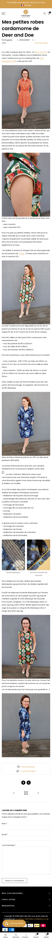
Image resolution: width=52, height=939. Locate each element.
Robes (32, 766)
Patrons (24, 766)
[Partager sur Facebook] (23, 783)
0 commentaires (28, 771)
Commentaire (9, 845)
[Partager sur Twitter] (29, 783)
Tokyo (21, 253)
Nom (4, 823)
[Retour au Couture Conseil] (26, 793)
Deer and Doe (41, 52)
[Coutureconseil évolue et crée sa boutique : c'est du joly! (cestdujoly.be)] (38, 793)
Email (5, 834)
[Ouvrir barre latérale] (3, 472)
